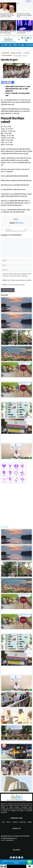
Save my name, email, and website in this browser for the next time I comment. (17, 275)
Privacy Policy (23, 822)
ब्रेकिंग (5, 45)
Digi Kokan (19, 223)
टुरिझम (22, 45)
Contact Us (15, 822)
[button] (18, 39)
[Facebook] (22, 38)
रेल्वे (19, 45)
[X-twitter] (25, 38)
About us (9, 822)
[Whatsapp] (30, 38)
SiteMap (29, 822)
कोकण (10, 45)
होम (2, 45)
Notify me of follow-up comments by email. (17, 280)
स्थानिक (15, 45)
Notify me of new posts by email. (13, 285)
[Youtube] (28, 38)
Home (3, 822)
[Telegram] (26, 40)
